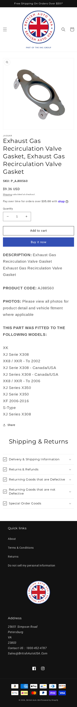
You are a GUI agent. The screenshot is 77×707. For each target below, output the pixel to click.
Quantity (8, 208)
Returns (13, 556)
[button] (5, 29)
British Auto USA (33, 700)
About (12, 538)
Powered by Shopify (49, 700)
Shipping (7, 194)
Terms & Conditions (21, 547)
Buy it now (38, 242)
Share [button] (11, 425)
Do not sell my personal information (31, 565)
